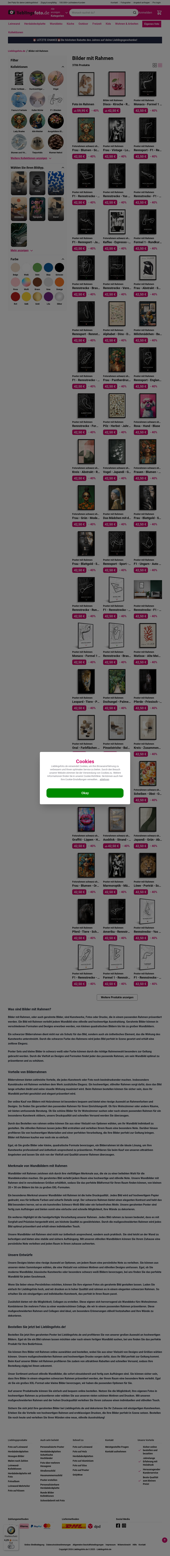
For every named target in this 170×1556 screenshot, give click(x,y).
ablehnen (104, 779)
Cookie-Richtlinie (92, 776)
